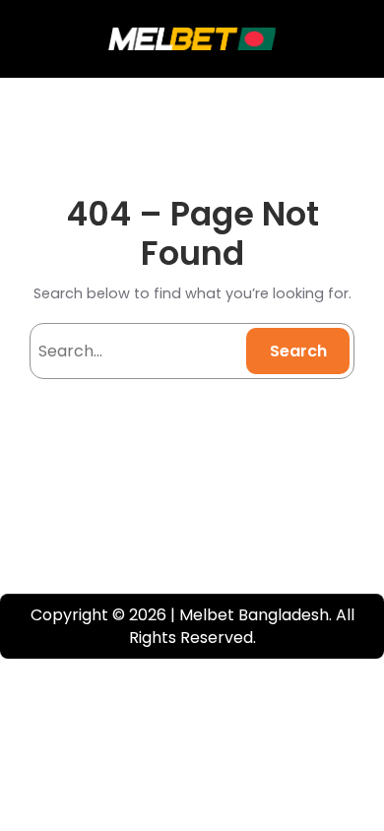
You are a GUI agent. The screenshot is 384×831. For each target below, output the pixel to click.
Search (298, 351)
